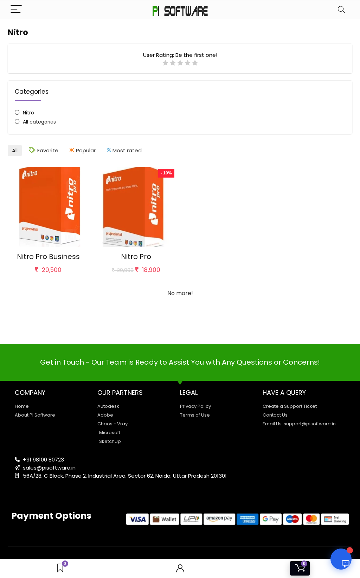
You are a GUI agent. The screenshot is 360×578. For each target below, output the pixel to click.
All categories (39, 121)
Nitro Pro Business (48, 256)
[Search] (341, 9)
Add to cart (48, 277)
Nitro (28, 112)
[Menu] (16, 9)
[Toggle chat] (341, 559)
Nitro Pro (136, 256)
